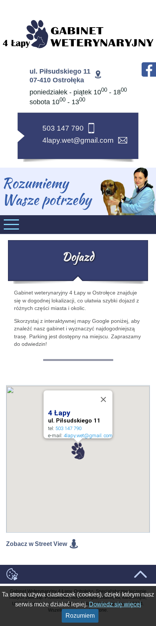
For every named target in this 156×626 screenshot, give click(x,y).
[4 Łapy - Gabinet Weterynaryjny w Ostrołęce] (78, 34)
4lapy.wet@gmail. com (88, 435)
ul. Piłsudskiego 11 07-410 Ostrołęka (60, 76)
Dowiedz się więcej (115, 604)
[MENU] (78, 224)
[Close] (103, 399)
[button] (78, 451)
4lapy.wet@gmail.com (78, 140)
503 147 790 (63, 128)
